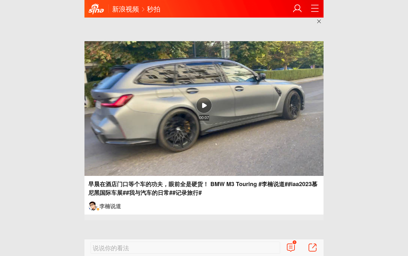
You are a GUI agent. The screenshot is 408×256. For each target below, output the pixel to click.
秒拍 (153, 8)
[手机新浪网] (96, 9)
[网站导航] (315, 8)
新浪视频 (125, 8)
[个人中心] (297, 8)
